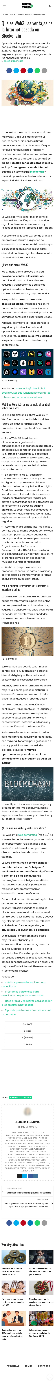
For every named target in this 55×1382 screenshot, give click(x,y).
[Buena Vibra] (27, 6)
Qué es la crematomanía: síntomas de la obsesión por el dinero (40, 1271)
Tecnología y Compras (13, 14)
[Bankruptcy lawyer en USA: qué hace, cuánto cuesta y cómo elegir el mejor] (14, 1318)
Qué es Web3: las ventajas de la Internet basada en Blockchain (27, 29)
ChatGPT (27, 1024)
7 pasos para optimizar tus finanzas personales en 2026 (13, 1302)
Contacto (44, 1366)
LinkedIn (28, 1044)
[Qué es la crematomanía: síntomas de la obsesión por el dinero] (41, 1257)
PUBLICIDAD (13, 1366)
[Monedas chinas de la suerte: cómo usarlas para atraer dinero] (41, 1288)
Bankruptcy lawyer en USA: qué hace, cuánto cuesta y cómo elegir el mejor (12, 1334)
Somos (29, 1366)
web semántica (27, 835)
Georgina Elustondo (13, 61)
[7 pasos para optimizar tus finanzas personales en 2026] (14, 1288)
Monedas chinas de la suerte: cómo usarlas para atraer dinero (41, 1302)
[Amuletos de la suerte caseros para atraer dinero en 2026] (14, 1257)
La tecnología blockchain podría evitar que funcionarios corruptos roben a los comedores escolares (26, 393)
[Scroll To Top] (50, 1377)
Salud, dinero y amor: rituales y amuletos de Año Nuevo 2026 (39, 1332)
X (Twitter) (27, 1037)
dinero (27, 1097)
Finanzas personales (35, 14)
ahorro (15, 1097)
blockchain (37, 171)
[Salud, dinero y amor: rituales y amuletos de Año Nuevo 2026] (41, 1318)
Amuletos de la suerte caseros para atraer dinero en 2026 (12, 1271)
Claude (27, 1030)
